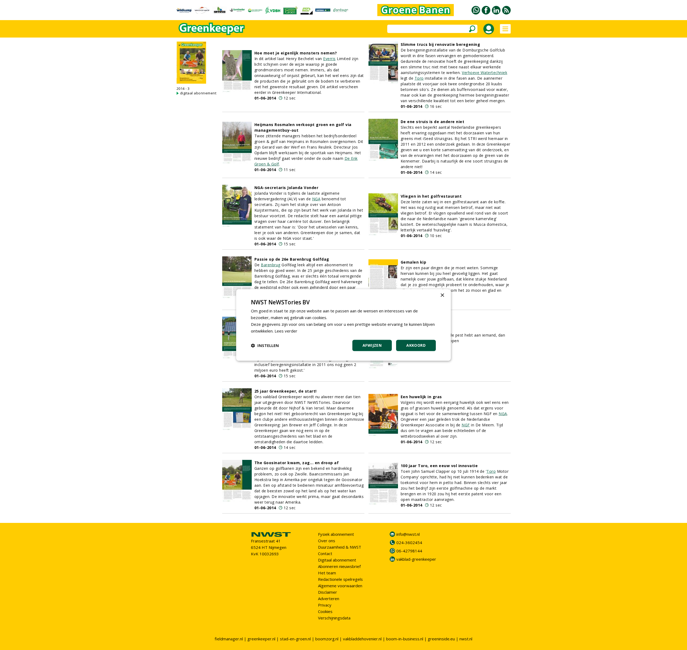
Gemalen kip (413, 262)
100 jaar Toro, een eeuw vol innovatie (439, 465)
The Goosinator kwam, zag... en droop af (296, 462)
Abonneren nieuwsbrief (339, 566)
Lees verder (286, 331)
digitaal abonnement (198, 93)
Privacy (324, 605)
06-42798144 (409, 550)
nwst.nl (465, 638)
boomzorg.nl (326, 638)
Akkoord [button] (416, 345)
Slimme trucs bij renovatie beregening (440, 44)
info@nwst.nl (408, 534)
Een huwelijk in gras (421, 396)
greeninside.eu (441, 638)
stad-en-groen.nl (295, 638)
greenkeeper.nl (261, 638)
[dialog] (343, 325)
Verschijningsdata (334, 618)
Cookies (325, 611)
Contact (325, 553)
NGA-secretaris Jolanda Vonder (286, 187)
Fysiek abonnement (336, 534)
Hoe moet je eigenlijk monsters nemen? (295, 53)
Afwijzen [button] (372, 345)
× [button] (442, 295)
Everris (329, 58)
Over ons (326, 540)
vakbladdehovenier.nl (362, 638)
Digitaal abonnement (337, 560)
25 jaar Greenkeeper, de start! (285, 391)
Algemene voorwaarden (340, 585)
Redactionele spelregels (340, 579)
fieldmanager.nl (229, 638)
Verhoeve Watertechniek (484, 72)
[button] (265, 346)
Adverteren (328, 598)
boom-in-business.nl (404, 638)
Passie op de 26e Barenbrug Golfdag (291, 259)
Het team (327, 572)
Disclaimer (327, 592)
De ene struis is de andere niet (433, 121)
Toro (419, 78)
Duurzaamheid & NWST (339, 547)
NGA (316, 198)
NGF (466, 424)
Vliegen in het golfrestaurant (431, 196)
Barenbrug (270, 264)
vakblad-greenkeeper (416, 559)
